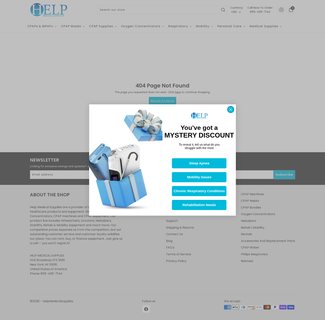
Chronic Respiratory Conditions (199, 191)
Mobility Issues (199, 177)
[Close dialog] (230, 109)
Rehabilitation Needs (199, 205)
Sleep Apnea (199, 163)
